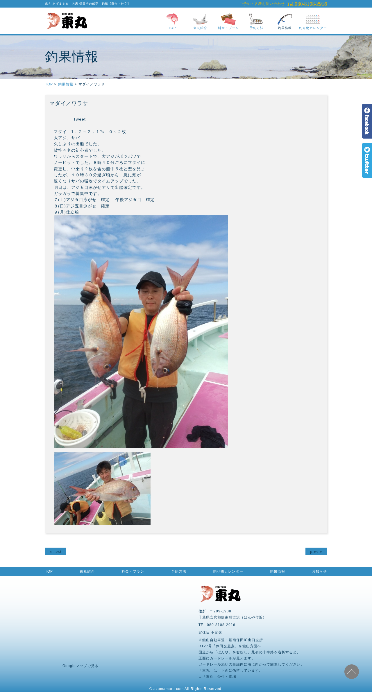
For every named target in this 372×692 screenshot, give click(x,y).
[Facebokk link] (367, 136)
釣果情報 (285, 28)
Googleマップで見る (80, 666)
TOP (172, 28)
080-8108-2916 (307, 4)
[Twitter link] (367, 175)
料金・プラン (228, 28)
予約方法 (257, 28)
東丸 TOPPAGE (66, 21)
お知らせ (319, 571)
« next (56, 551)
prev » (316, 551)
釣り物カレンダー (313, 28)
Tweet (79, 119)
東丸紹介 (200, 28)
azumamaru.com (168, 689)
